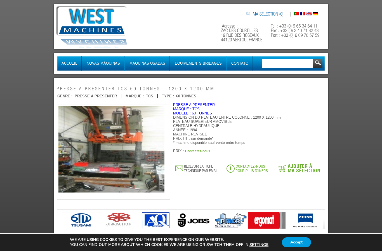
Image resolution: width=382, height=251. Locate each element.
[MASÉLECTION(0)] (268, 14)
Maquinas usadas (147, 63)
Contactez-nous (197, 151)
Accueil (69, 63)
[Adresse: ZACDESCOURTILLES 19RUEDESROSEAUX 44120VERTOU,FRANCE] (242, 33)
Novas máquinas (103, 63)
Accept (296, 242)
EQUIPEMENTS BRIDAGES (198, 63)
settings (258, 244)
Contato (239, 63)
